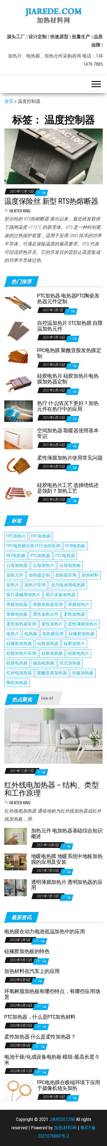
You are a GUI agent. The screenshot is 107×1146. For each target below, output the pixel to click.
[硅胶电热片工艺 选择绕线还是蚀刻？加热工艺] (18, 493)
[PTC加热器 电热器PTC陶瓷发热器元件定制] (18, 303)
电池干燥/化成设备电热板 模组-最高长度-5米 (51, 1060)
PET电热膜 (15, 555)
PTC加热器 (40, 555)
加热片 (12, 585)
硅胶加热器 (47, 643)
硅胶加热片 (74, 643)
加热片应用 (35, 585)
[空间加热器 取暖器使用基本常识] (18, 438)
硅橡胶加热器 (81, 633)
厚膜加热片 (78, 604)
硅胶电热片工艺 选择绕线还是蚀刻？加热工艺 (67, 488)
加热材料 (90, 575)
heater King (20, 211)
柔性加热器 (74, 614)
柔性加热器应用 (21, 624)
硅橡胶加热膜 (19, 643)
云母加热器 (17, 565)
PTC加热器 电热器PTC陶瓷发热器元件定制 (68, 298)
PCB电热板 (75, 545)
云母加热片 (43, 565)
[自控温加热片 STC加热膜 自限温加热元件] (18, 330)
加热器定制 (39, 575)
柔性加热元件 (45, 614)
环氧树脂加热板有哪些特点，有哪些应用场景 (52, 994)
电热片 (12, 633)
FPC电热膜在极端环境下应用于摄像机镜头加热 (68, 1085)
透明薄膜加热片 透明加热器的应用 (67, 885)
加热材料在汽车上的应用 (32, 971)
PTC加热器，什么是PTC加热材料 (40, 1017)
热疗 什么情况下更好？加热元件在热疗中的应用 (67, 406)
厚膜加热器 (17, 604)
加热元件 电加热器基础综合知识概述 (67, 833)
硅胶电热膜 (17, 663)
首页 (8, 101)
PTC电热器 (65, 555)
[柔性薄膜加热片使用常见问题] (18, 465)
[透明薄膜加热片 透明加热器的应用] (15, 887)
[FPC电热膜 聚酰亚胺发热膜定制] (18, 355)
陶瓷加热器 (17, 682)
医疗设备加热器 (61, 594)
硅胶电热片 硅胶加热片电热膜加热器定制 (67, 379)
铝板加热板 (83, 672)
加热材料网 (65, 1127)
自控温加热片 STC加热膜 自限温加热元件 (69, 326)
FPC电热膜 (41, 536)
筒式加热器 (70, 663)
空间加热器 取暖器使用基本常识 (67, 433)
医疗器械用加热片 (23, 594)
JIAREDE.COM (62, 1119)
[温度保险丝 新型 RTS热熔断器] (53, 156)
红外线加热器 (19, 672)
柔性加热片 (52, 624)
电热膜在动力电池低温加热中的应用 (44, 931)
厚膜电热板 (17, 614)
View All (47, 698)
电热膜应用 (53, 633)
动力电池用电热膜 (68, 585)
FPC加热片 (16, 536)
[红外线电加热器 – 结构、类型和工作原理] (53, 735)
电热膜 (30, 633)
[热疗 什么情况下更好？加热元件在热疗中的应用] (18, 411)
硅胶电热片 (78, 653)
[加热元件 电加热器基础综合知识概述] (15, 836)
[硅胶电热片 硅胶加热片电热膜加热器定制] (18, 383)
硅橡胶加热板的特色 (27, 951)
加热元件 (14, 575)
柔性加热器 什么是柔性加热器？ (40, 1037)
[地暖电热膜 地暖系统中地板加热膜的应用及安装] (15, 861)
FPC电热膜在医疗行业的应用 (33, 545)
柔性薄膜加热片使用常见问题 (69, 458)
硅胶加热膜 (52, 653)
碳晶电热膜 (43, 663)
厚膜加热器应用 (48, 604)
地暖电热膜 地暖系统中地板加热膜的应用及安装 (67, 859)
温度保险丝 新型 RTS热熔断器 (51, 201)
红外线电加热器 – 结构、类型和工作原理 (51, 789)
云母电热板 (70, 565)
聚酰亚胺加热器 (52, 672)
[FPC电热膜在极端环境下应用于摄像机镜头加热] (18, 1090)
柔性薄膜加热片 (83, 624)
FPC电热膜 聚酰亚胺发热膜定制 (69, 353)
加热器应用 (65, 575)
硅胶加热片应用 (21, 653)
